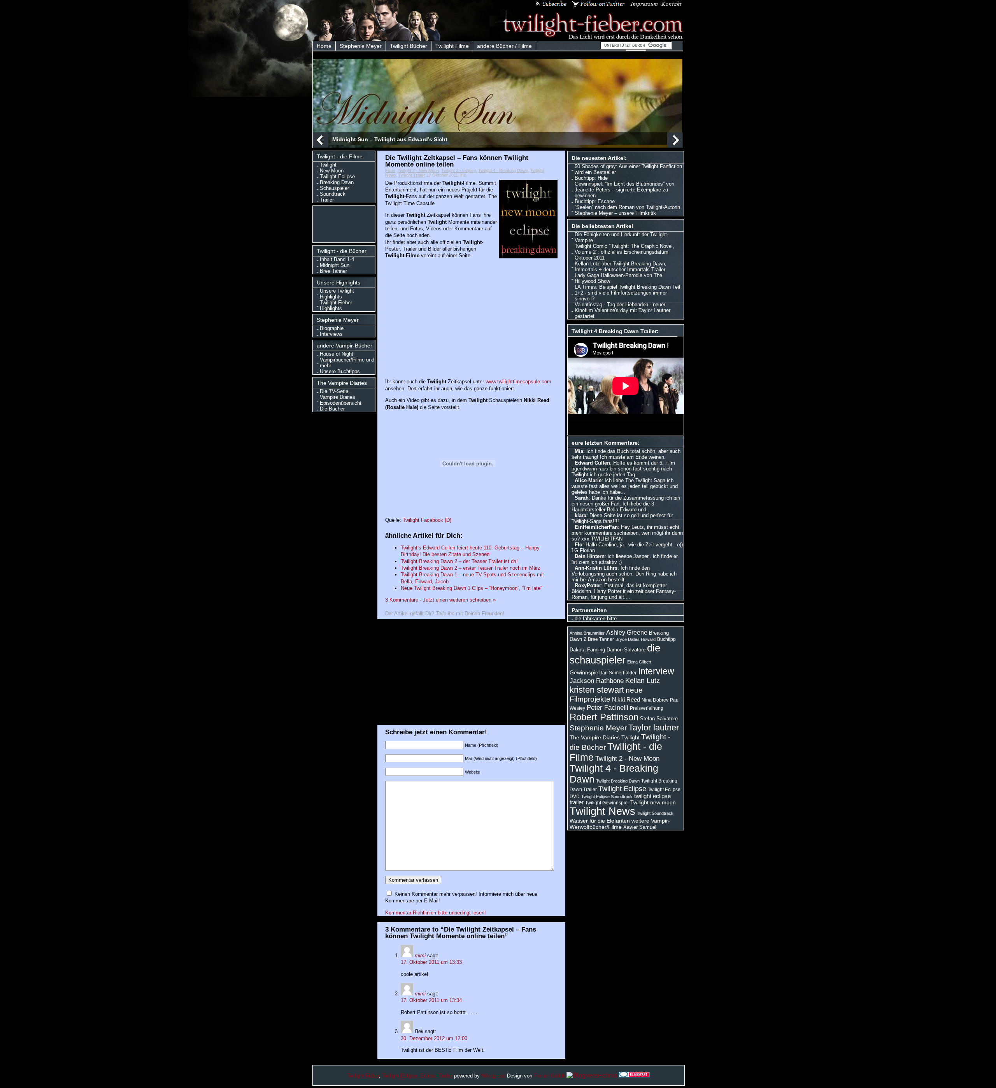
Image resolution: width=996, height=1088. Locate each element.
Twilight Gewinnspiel (607, 802)
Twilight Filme (452, 46)
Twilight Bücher (408, 46)
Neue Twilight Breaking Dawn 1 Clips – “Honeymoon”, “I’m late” (471, 588)
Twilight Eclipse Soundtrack (607, 796)
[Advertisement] (345, 223)
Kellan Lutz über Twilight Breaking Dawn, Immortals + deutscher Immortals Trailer (620, 266)
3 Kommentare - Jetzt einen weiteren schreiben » (440, 600)
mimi (420, 955)
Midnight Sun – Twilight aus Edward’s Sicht (389, 139)
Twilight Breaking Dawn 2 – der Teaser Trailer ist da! (459, 561)
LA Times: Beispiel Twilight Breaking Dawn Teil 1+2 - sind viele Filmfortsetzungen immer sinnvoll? (627, 293)
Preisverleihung (646, 708)
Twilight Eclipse (337, 176)
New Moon (332, 171)
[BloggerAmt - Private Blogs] (591, 1075)
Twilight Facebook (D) (427, 520)
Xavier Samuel (639, 827)
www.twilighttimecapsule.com (518, 381)
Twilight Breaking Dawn (618, 781)
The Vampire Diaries (595, 737)
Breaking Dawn (337, 182)
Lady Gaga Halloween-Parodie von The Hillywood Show (618, 278)
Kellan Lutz (642, 680)
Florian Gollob (549, 1076)
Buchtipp (666, 639)
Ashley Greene (626, 632)
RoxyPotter (588, 585)
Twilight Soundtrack (655, 813)
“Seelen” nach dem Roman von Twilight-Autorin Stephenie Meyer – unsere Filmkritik (627, 210)
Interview (656, 671)
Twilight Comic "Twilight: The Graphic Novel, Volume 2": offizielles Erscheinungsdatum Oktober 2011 (624, 252)
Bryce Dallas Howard (635, 639)
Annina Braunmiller (587, 633)
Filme (390, 170)
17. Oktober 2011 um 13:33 (431, 962)
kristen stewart (597, 690)
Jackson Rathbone (597, 680)
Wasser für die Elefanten (600, 821)
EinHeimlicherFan (596, 527)
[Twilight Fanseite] (586, 37)
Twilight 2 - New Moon (418, 170)
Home (324, 46)
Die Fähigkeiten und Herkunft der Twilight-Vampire (621, 237)
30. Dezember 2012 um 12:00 (434, 1038)
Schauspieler (334, 188)
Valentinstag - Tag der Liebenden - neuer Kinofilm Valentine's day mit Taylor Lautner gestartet (622, 310)
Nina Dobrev (655, 700)
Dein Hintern (590, 556)
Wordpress (493, 1076)
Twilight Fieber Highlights (336, 305)
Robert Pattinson (604, 717)
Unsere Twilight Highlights (337, 294)
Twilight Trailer (411, 175)
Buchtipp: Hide (591, 178)
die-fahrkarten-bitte (596, 618)
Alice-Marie (588, 480)
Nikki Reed (626, 700)
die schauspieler (615, 654)
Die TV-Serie (334, 391)
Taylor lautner (653, 727)
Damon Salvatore (626, 650)
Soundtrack (332, 194)
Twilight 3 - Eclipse (458, 170)
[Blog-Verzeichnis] (634, 1075)
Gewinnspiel (585, 672)
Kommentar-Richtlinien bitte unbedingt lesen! (435, 913)
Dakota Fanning (587, 650)
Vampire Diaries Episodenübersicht (340, 400)
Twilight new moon (653, 802)
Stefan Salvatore (659, 718)
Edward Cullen (592, 463)
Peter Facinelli (607, 707)
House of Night (336, 354)
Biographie (332, 328)
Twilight (328, 165)
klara (580, 515)
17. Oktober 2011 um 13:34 (431, 1000)
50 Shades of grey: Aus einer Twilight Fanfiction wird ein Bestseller (628, 169)
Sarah (582, 498)
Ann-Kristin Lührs (596, 568)
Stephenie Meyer (361, 46)
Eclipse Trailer (436, 1076)
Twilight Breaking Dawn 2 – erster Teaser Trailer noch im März (470, 568)
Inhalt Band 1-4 (337, 259)
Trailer (327, 200)
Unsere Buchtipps (340, 371)
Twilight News (602, 811)
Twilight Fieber (363, 1076)
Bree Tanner (333, 271)
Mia (579, 451)
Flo (578, 545)
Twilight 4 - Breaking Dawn (503, 170)
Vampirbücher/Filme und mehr (347, 363)
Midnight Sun (334, 265)
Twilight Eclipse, (400, 1076)
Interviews (331, 334)
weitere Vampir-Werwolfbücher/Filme (620, 824)
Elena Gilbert (639, 662)
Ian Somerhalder (619, 673)
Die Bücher (332, 409)
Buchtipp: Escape (595, 201)
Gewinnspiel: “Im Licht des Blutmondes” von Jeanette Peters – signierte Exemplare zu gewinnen (624, 189)
